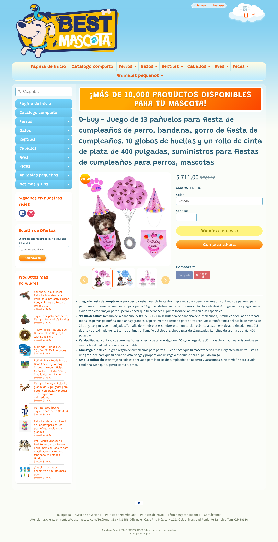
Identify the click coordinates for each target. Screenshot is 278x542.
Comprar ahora (219, 245)
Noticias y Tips (46, 185)
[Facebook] (22, 213)
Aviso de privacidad (88, 515)
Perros (128, 68)
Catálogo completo (92, 67)
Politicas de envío (152, 515)
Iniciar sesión (200, 5)
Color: (180, 195)
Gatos (149, 68)
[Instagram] (31, 213)
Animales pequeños (140, 77)
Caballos (199, 68)
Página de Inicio (48, 67)
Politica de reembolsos (120, 515)
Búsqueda (64, 515)
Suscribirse (32, 258)
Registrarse (218, 5)
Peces (241, 68)
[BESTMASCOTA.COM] (68, 31)
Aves (222, 68)
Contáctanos (212, 515)
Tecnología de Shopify (139, 533)
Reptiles (173, 68)
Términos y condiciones (184, 515)
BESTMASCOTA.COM (135, 530)
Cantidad (182, 211)
